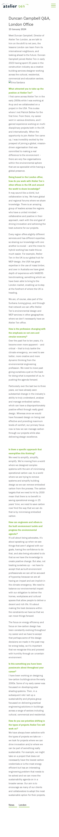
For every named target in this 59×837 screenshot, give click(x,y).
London (22, 804)
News (11, 804)
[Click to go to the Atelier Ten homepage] (14, 6)
